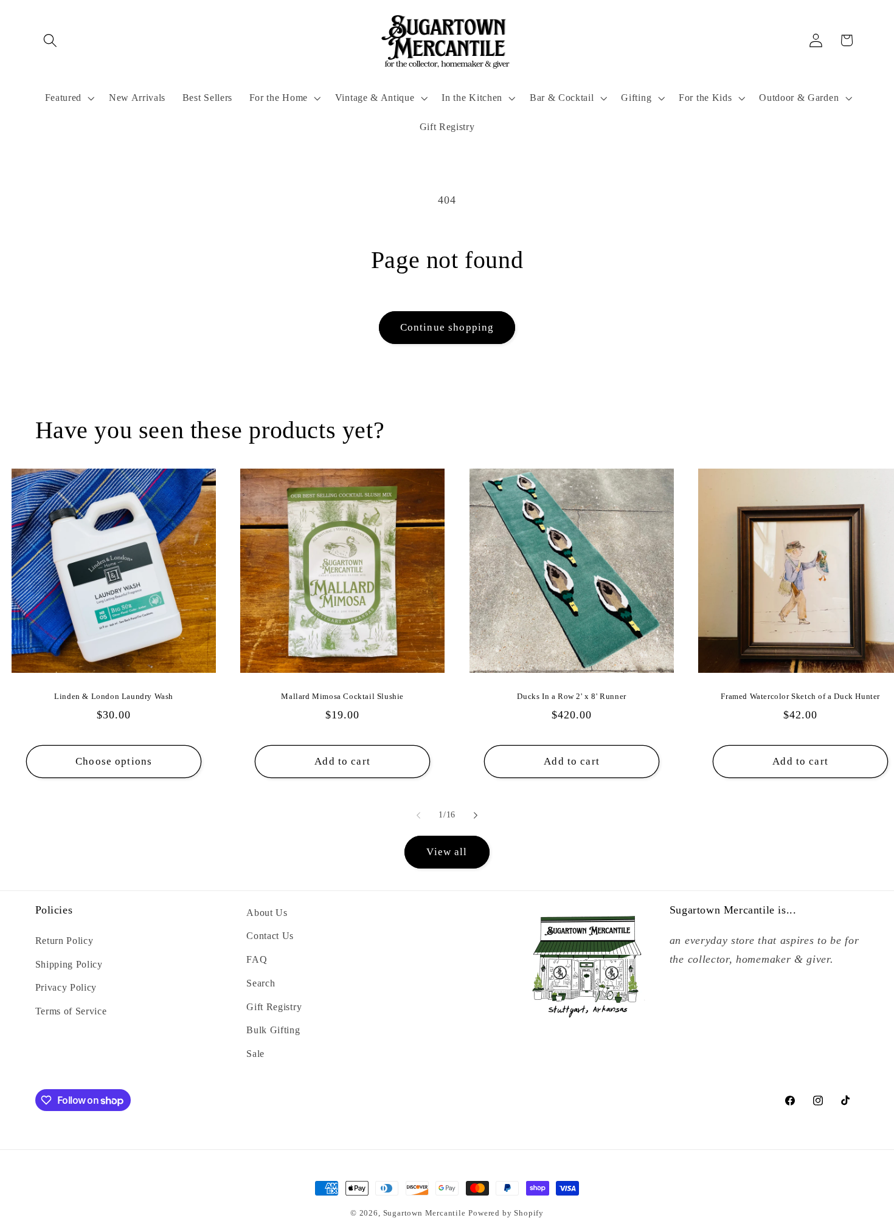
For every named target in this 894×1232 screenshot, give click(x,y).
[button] (50, 40)
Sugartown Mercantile (424, 1213)
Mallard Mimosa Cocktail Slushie (343, 696)
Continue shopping (447, 327)
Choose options (113, 760)
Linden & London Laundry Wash (113, 696)
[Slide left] (418, 815)
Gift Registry (274, 1007)
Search (260, 983)
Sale (255, 1053)
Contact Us (270, 936)
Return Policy (64, 940)
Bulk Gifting (273, 1030)
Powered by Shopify (506, 1213)
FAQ (256, 959)
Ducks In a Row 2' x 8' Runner (571, 696)
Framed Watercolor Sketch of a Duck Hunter (800, 696)
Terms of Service (71, 1011)
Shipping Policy (69, 964)
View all (446, 852)
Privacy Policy (66, 987)
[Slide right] (475, 815)
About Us (267, 912)
